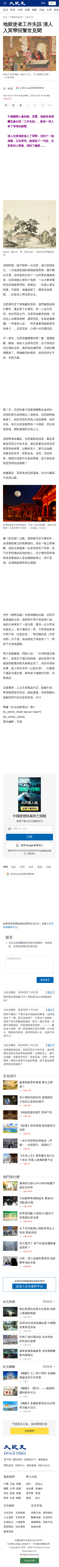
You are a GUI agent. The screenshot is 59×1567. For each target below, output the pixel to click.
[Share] (21, 1090)
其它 (37, 1498)
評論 (41, 10)
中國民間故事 (16, 17)
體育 (6, 1498)
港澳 (18, 1488)
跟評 (50, 992)
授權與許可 (30, 1459)
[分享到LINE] (13, 105)
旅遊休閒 (36, 1526)
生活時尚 (47, 1517)
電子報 (7, 1459)
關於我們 (17, 1459)
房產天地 (36, 1512)
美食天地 (47, 1522)
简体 (43, 3)
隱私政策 (31, 853)
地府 (31, 867)
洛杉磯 (29, 1488)
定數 (48, 867)
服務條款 (43, 1459)
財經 (12, 1493)
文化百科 (8, 1512)
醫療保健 (36, 1517)
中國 (20, 10)
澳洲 (28, 1498)
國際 (34, 10)
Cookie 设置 (29, 1560)
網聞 (18, 1498)
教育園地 (8, 1526)
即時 (12, 10)
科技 (6, 1493)
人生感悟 (8, 1517)
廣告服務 (31, 1465)
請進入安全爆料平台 (29, 1286)
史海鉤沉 (8, 1522)
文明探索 (20, 1512)
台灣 (49, 10)
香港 (56, 10)
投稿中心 (20, 1465)
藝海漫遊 (8, 1531)
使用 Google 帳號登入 (32, 845)
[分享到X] (21, 105)
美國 (27, 10)
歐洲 (37, 1493)
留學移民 (47, 1512)
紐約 (28, 1484)
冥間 (22, 867)
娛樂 (18, 1493)
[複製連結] (28, 105)
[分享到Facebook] (6, 105)
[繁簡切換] (50, 105)
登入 (52, 3)
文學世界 (20, 1517)
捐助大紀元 (44, 1465)
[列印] (35, 105)
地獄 (13, 867)
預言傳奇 (20, 1526)
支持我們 (29, 1431)
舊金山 (39, 1484)
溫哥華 (29, 1493)
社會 (12, 1498)
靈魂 (39, 867)
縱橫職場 (36, 1522)
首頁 (5, 10)
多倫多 (39, 1488)
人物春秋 (20, 1522)
